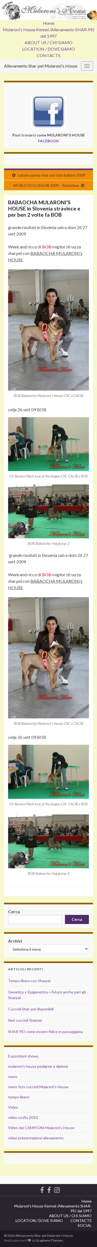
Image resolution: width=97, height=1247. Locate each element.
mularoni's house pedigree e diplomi (38, 1066)
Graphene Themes (49, 1240)
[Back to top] (85, 1235)
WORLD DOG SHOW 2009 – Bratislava (46, 185)
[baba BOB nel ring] (48, 510)
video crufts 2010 (23, 1117)
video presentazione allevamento (36, 1138)
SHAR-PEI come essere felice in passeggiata (45, 1031)
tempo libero (18, 1097)
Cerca (14, 911)
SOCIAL (85, 1225)
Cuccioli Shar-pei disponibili (31, 1009)
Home (48, 23)
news (12, 1076)
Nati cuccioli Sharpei (25, 1020)
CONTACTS (48, 55)
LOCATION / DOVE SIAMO (48, 48)
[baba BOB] (48, 329)
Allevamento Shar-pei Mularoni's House (40, 65)
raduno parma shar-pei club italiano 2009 (51, 175)
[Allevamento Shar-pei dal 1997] (57, 1189)
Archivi (15, 940)
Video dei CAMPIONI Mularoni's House (41, 1127)
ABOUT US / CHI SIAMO (48, 42)
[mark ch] (48, 443)
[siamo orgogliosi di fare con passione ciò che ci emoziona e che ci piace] (49, 1189)
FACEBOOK (48, 141)
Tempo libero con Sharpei (29, 980)
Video (13, 1107)
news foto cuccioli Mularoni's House (38, 1086)
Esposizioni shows (23, 1056)
